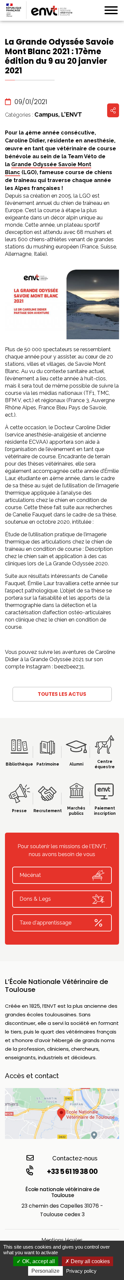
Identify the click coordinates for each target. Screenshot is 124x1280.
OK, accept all (38, 1261)
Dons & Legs (35, 899)
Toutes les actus (62, 694)
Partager (113, 110)
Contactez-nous (75, 1158)
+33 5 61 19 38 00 (72, 1171)
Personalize (45, 1271)
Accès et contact (32, 1076)
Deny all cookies (89, 1261)
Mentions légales (62, 1240)
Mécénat (30, 875)
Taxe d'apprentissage (45, 923)
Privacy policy (81, 1271)
